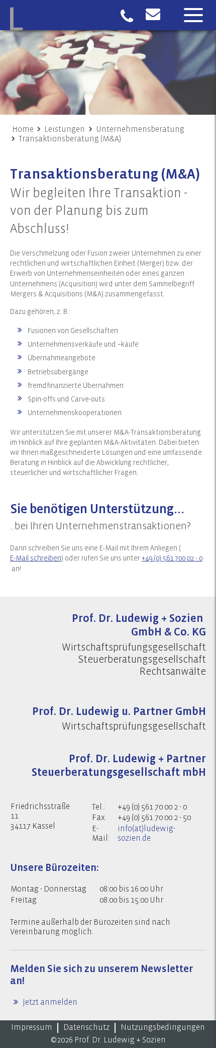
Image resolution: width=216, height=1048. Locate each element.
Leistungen (64, 129)
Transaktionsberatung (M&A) (70, 138)
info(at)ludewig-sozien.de (146, 833)
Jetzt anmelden (49, 1002)
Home (23, 129)
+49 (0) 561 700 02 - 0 (172, 558)
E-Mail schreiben (35, 558)
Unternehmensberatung (140, 129)
